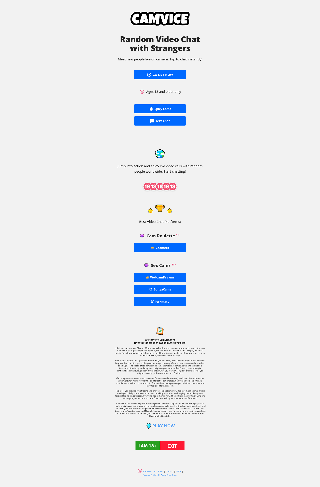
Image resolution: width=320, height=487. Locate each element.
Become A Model (151, 475)
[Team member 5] (172, 186)
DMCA (179, 471)
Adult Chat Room (169, 475)
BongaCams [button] (162, 289)
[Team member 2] (153, 186)
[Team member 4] (166, 186)
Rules (161, 471)
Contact (169, 471)
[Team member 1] (147, 186)
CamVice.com (149, 471)
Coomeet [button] (162, 248)
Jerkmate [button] (162, 302)
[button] (160, 74)
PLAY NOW (163, 426)
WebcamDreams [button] (162, 277)
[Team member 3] (160, 186)
